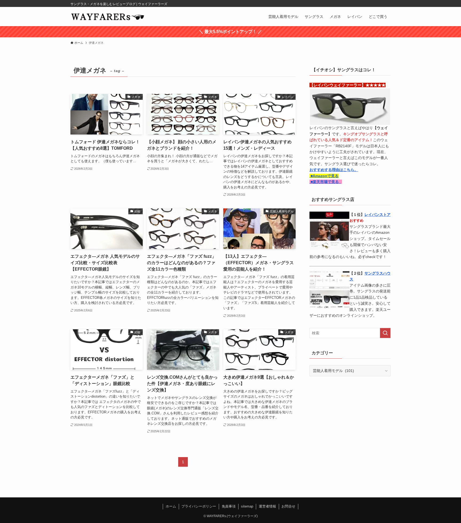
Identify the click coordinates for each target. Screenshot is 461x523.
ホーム (171, 506)
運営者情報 (267, 506)
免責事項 (229, 506)
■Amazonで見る (324, 176)
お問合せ (288, 506)
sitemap (247, 506)
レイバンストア (377, 214)
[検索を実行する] (385, 333)
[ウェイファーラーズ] (107, 16)
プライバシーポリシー (198, 506)
